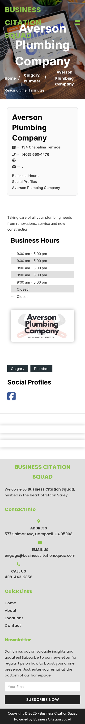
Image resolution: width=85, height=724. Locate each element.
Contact (13, 625)
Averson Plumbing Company (36, 187)
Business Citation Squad (23, 22)
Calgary (31, 75)
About (11, 610)
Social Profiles (24, 181)
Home (10, 78)
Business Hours (25, 176)
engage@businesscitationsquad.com (40, 555)
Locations (14, 618)
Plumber (32, 81)
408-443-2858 (18, 577)
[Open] (77, 23)
